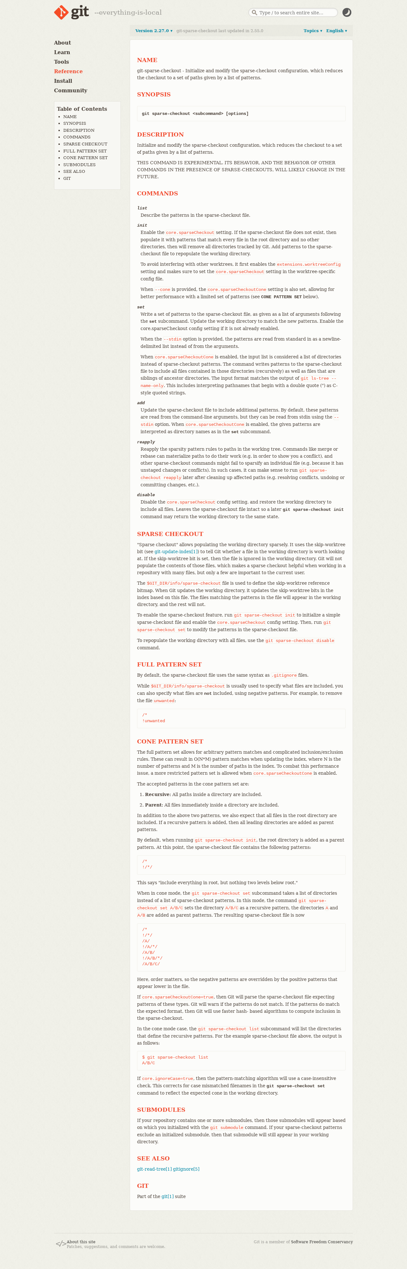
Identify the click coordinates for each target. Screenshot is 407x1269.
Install (63, 81)
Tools (61, 62)
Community (70, 91)
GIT (67, 178)
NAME (70, 116)
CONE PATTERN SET (85, 157)
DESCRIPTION (78, 130)
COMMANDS (77, 137)
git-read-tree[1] (154, 1169)
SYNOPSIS (74, 123)
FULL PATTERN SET (85, 151)
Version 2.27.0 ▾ (154, 30)
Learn (62, 52)
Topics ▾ (313, 30)
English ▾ (336, 30)
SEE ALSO (74, 171)
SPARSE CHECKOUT (85, 144)
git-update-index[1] (176, 551)
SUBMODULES (79, 164)
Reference (68, 71)
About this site (81, 1242)
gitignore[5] (186, 1169)
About (62, 43)
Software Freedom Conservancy (322, 1242)
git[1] (168, 1196)
